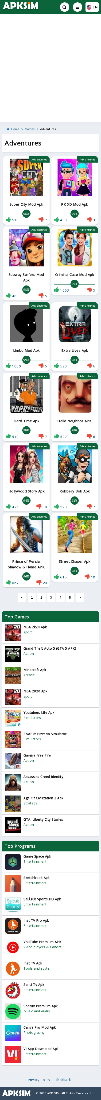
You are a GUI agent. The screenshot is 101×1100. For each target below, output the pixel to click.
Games (30, 129)
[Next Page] (80, 597)
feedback (63, 1079)
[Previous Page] (22, 597)
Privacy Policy (39, 1079)
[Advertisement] (50, 68)
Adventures (48, 129)
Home (15, 129)
